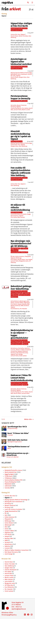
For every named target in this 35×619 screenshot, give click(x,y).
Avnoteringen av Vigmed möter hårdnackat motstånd (21, 61)
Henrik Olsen (14, 36)
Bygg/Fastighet (15, 248)
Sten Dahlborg (23, 146)
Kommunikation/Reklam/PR (19, 252)
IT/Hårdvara (24, 248)
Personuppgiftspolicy (9, 615)
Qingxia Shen (22, 77)
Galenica (26, 348)
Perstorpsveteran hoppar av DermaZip (20, 97)
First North (14, 304)
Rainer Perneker (23, 36)
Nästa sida (28, 419)
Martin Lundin (26, 109)
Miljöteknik (14, 297)
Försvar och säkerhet (12, 457)
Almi (28, 301)
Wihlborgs (18, 258)
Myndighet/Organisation (14, 441)
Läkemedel (26, 342)
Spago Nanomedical (11, 511)
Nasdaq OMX (25, 304)
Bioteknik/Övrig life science (19, 28)
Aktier (9, 448)
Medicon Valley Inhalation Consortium (16, 550)
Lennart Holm (17, 109)
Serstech (26, 305)
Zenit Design (19, 354)
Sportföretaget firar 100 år (17, 427)
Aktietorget (22, 301)
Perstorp (13, 106)
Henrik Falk (8, 573)
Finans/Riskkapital (16, 293)
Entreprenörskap (12, 428)
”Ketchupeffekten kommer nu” (18, 447)
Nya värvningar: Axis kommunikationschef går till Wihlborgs (21, 243)
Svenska (25, 344)
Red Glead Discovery (22, 352)
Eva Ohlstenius (15, 308)
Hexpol (20, 304)
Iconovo (13, 349)
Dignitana (27, 302)
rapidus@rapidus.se (19, 609)
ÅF (11, 256)
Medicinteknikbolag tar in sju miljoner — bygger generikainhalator (22, 334)
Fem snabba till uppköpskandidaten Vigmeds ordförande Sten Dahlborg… (20, 172)
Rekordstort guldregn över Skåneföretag (21, 287)
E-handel (10, 435)
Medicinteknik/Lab (16, 30)
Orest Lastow (23, 355)
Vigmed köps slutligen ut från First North (21, 24)
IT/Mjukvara (14, 250)
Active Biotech (15, 301)
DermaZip (13, 105)
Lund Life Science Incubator (19, 214)
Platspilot (28, 256)
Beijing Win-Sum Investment (19, 74)
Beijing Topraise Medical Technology (21, 72)
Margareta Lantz (23, 261)
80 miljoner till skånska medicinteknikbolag (20, 207)
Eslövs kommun (19, 256)
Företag (4, 14)
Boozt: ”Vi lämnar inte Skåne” (18, 433)
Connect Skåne (19, 302)
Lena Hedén (29, 259)
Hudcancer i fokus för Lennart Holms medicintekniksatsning (22, 378)
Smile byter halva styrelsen (17, 440)
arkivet (15, 9)
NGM (22, 305)
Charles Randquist (16, 108)
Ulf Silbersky (9, 585)
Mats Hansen (21, 217)
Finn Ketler (25, 108)
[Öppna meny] (32, 2)
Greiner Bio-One (15, 34)
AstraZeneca (14, 348)
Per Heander (23, 308)
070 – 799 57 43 (17, 607)
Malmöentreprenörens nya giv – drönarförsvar (18, 454)
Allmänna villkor (7, 613)
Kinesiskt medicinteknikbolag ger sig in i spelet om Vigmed (21, 135)
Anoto (12, 302)
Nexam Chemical (21, 105)
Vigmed (23, 34)
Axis (13, 256)
